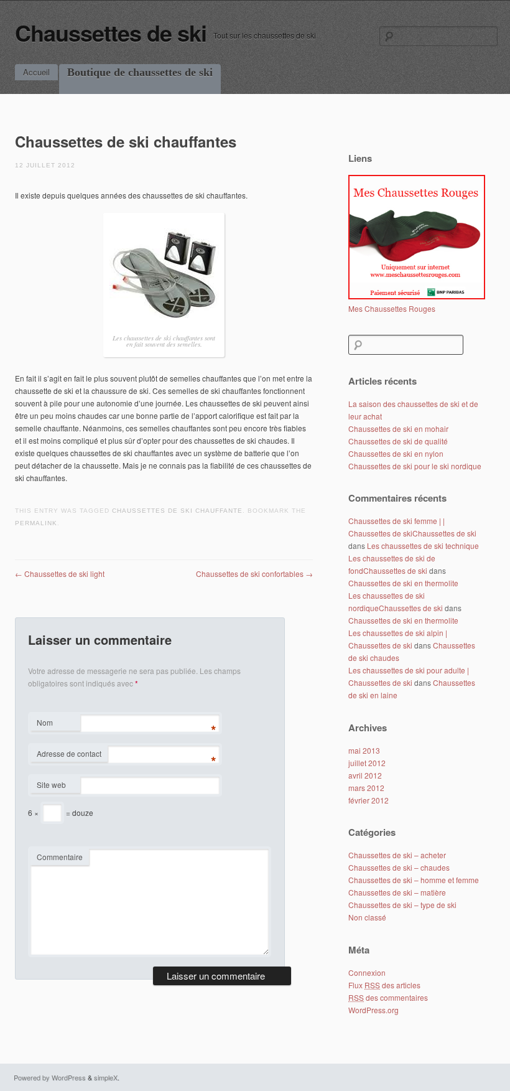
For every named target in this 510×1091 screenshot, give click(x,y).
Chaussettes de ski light (59, 573)
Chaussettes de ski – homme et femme (413, 879)
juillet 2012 (367, 762)
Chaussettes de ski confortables (254, 573)
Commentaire (60, 856)
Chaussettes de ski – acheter (397, 855)
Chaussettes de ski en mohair (398, 428)
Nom (45, 722)
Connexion (367, 972)
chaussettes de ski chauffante (177, 510)
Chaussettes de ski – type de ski (402, 904)
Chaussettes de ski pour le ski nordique (414, 466)
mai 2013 (364, 750)
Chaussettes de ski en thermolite (403, 583)
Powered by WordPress (50, 1077)
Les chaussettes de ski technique (423, 545)
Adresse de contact (69, 753)
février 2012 (368, 800)
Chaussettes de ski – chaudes (399, 867)
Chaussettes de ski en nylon (395, 453)
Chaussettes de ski (110, 32)
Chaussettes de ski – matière (397, 892)
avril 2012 (365, 775)
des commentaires (388, 997)
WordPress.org (373, 1009)
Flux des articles (384, 985)
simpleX (106, 1077)
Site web (51, 784)
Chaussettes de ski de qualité (398, 441)
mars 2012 (366, 787)
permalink (36, 523)
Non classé (367, 917)
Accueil (36, 72)
